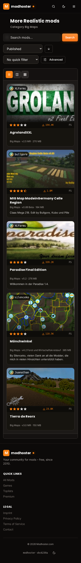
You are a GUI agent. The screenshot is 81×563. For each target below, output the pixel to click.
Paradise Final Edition (28, 270)
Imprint (7, 513)
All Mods (8, 480)
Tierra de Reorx (22, 417)
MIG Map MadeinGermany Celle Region (36, 200)
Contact (8, 529)
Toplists (8, 491)
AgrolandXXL (21, 133)
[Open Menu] (74, 6)
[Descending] (49, 49)
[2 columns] (17, 74)
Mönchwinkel (21, 341)
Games (7, 485)
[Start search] (53, 6)
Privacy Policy (12, 518)
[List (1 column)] (9, 74)
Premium (8, 496)
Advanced (56, 59)
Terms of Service (14, 524)
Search (70, 37)
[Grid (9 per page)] (25, 74)
